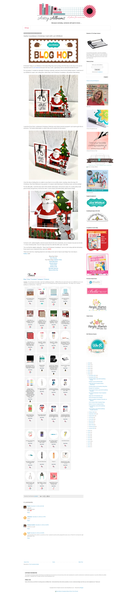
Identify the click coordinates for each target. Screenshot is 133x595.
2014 (89, 439)
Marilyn (28, 506)
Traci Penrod (53, 258)
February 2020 (92, 426)
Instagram (40, 279)
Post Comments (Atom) (34, 564)
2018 (89, 432)
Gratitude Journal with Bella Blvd (95, 381)
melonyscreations (31, 524)
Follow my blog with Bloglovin (93, 80)
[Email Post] (41, 496)
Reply (28, 512)
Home (53, 562)
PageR (28, 533)
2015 (89, 437)
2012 (89, 443)
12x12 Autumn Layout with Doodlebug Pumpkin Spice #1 (97, 409)
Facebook (34, 279)
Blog (25, 279)
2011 (89, 444)
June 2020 (91, 419)
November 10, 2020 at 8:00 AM (37, 506)
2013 (89, 441)
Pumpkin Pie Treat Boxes (94, 388)
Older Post (81, 562)
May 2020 (91, 421)
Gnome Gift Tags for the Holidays (96, 397)
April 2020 (91, 422)
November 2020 (92, 377)
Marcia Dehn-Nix (53, 270)
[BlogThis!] (44, 496)
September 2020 (92, 413)
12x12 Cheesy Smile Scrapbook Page (97, 402)
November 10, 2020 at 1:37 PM (39, 516)
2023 (89, 368)
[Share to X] (46, 496)
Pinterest (46, 279)
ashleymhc (29, 516)
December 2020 (92, 375)
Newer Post (26, 562)
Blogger (81, 587)
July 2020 (91, 417)
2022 (89, 370)
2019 (89, 430)
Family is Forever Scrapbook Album (96, 404)
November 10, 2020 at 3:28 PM (42, 524)
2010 (89, 446)
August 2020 (92, 415)
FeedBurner (100, 72)
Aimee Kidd (53, 265)
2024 (89, 366)
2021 (89, 372)
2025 (89, 364)
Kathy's (26, 253)
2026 (89, 363)
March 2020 (91, 424)
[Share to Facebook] (47, 496)
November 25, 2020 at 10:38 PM (37, 533)
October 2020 (92, 412)
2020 (89, 373)
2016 (89, 435)
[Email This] (43, 496)
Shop (27, 28)
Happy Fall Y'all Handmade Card (96, 395)
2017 (89, 434)
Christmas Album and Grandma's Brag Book (98, 386)
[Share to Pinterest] (49, 496)
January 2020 (92, 428)
